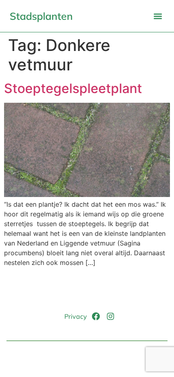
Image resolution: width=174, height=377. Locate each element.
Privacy (75, 316)
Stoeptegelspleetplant (73, 88)
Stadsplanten (41, 16)
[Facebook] (96, 316)
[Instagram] (110, 316)
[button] (157, 16)
